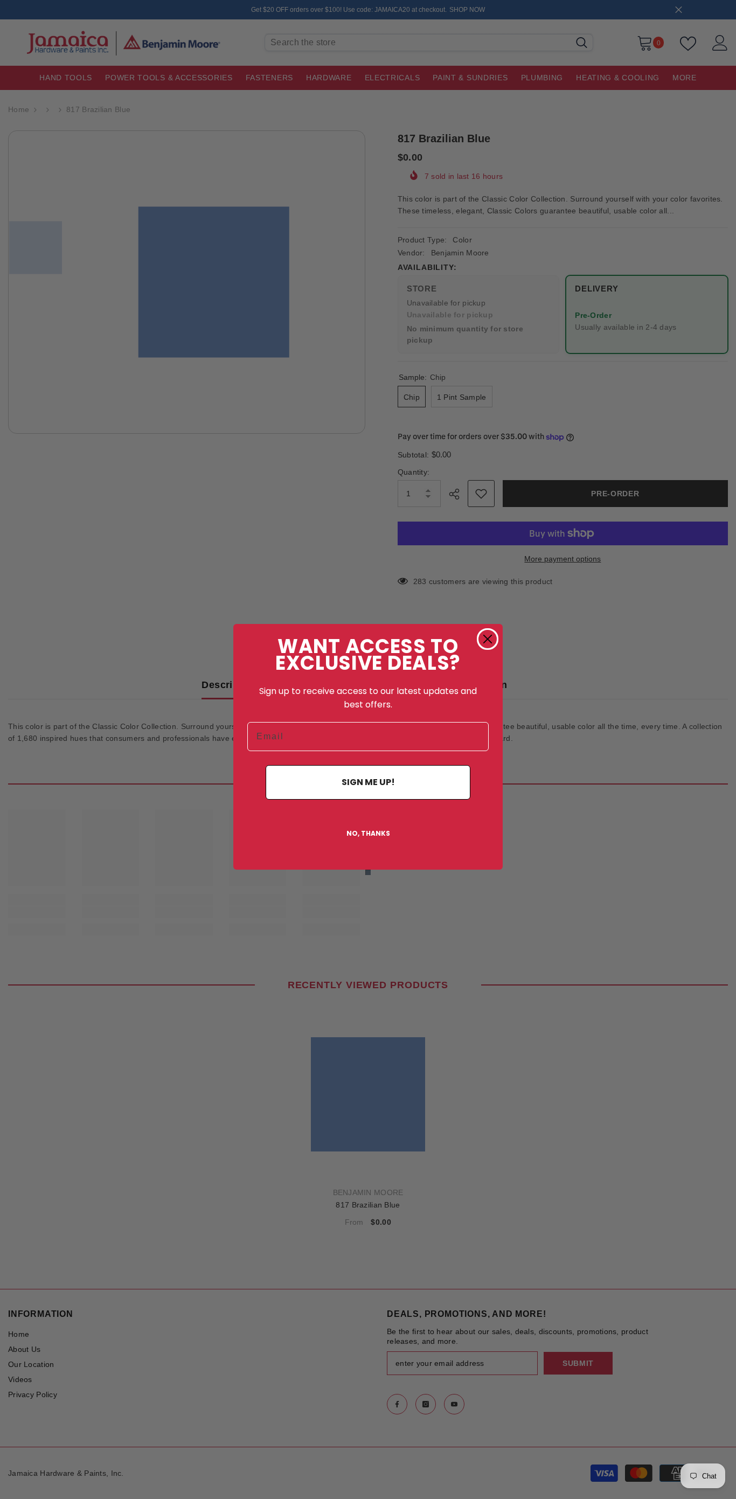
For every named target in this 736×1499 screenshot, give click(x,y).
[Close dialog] (487, 639)
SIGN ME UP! (368, 782)
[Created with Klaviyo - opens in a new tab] (368, 872)
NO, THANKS (368, 833)
